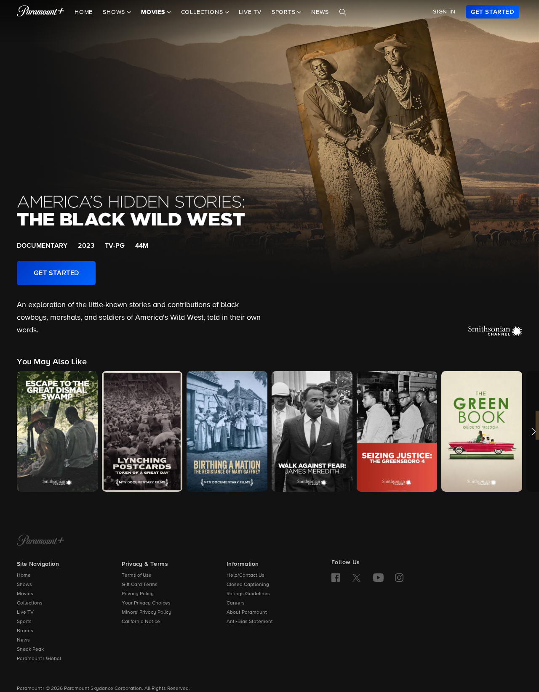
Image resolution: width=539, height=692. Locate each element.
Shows (24, 584)
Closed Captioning (248, 584)
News (319, 12)
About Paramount (247, 612)
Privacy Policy (138, 594)
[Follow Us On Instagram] (399, 577)
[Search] (343, 12)
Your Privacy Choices (146, 603)
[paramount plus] (40, 11)
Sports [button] (285, 12)
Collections (30, 603)
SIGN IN (444, 12)
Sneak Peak (30, 649)
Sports (24, 621)
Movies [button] (154, 12)
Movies (25, 594)
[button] (57, 431)
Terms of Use (137, 575)
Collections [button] (203, 12)
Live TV (250, 12)
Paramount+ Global (39, 658)
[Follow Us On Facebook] (335, 577)
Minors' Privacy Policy (146, 612)
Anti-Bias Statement (250, 621)
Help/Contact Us (245, 575)
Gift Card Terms (139, 584)
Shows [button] (115, 12)
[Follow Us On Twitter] (356, 577)
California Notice (141, 621)
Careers (236, 603)
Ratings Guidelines (248, 594)
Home (84, 12)
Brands (25, 631)
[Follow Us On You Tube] (378, 577)
